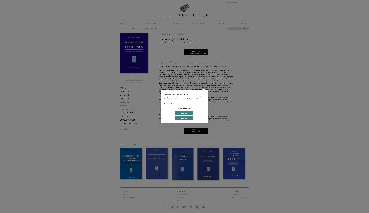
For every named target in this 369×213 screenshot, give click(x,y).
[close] (203, 90)
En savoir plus (168, 103)
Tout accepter (184, 113)
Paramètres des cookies (184, 108)
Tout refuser (184, 118)
